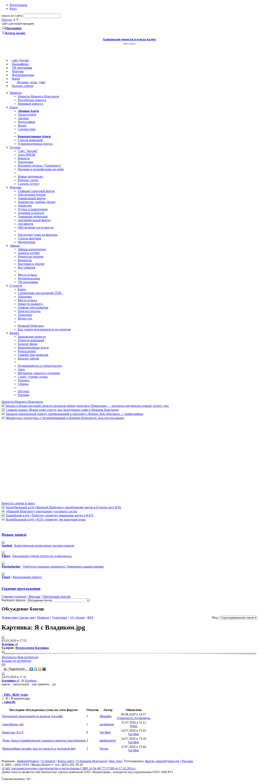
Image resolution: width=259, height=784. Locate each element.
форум (149, 761)
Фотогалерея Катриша (32, 648)
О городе (16, 285)
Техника (23, 380)
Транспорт (25, 314)
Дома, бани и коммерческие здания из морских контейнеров (44, 740)
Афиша (15, 245)
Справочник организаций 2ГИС (40, 293)
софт (42, 82)
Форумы (18, 71)
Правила (43, 617)
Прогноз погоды (29, 311)
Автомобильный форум (34, 220)
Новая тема (9, 617)
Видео (22, 125)
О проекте (48, 761)
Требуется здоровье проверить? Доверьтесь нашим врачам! (63, 566)
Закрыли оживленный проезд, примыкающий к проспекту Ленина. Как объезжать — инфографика (74, 414)
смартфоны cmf (12, 724)
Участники (59, 617)
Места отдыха (27, 274)
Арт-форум (25, 223)
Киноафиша (20, 64)
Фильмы (23, 82)
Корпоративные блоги (33, 347)
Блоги (14, 107)
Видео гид (25, 318)
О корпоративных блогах (35, 143)
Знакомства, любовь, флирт (37, 202)
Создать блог (27, 129)
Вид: (215, 617)
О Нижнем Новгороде (91, 761)
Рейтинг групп (28, 180)
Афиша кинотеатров (32, 249)
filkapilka (105, 716)
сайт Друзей (20, 60)
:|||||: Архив (77, 617)
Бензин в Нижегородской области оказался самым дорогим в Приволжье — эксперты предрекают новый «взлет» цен (87, 405)
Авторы (23, 118)
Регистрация (18, 5)
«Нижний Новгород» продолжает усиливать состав (41, 511)
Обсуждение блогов (32, 194)
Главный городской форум (36, 191)
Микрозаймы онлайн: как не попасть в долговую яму (39, 748)
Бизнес (14, 333)
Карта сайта (66, 761)
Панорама (25, 296)
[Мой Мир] (44, 669)
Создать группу (28, 183)
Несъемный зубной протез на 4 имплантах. (42, 556)
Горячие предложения (33, 307)
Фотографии (26, 122)
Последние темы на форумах (38, 234)
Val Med (105, 732)
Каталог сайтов (22, 86)
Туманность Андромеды (133, 718)
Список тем (26, 617)
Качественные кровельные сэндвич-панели (44, 545)
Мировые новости (30, 103)
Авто (21, 369)
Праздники (25, 162)
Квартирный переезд (27, 577)
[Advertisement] (26, 460)
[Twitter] (36, 669)
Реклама (23, 395)
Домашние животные (33, 216)
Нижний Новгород (31, 325)
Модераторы (26, 242)
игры (33, 82)
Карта (16, 78)
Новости (16, 92)
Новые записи (14, 534)
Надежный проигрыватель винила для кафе (32, 716)
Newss (104, 748)
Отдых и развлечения (33, 209)
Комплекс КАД (12, 732)
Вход (13, 8)
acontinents (107, 724)
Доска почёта (27, 114)
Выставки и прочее (31, 264)
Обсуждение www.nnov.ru (36, 227)
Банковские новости (32, 336)
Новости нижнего (30, 304)
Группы (15, 147)
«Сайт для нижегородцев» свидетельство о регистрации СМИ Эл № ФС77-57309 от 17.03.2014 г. (69, 768)
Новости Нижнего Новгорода (38, 96)
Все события (26, 267)
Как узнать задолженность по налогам (44, 329)
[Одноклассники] (40, 669)
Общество (25, 205)
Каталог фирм (27, 344)
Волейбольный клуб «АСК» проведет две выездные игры (46, 519)
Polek (133, 726)
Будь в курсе (129, 43)
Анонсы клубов (29, 253)
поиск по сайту (12, 15)
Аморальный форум (32, 198)
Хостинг (24, 391)
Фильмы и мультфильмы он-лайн (41, 169)
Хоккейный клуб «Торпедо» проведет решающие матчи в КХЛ (49, 515)
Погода (7, 19)
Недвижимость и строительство (40, 365)
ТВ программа (22, 67)
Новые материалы (30, 176)
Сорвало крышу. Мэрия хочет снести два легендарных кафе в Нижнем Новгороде (62, 410)
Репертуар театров (30, 256)
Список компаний (30, 140)
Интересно (9, 657)
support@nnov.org (167, 761)
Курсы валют (27, 351)
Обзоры (23, 384)
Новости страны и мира (18, 503)
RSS (90, 617)
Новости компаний (31, 340)
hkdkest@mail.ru (28, 761)
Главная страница (14, 596)
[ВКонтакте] (31, 669)
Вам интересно (28, 657)
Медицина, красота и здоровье (39, 373)
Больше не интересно (16, 660)
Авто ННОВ (26, 154)
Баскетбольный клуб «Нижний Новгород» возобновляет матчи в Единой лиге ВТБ (63, 507)
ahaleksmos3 (108, 740)
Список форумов (29, 238)
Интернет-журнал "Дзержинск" (40, 165)
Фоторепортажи (23, 75)
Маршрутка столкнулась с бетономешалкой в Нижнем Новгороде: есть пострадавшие (65, 418)
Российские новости (32, 100)
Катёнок (31, 680)
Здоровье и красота (31, 213)
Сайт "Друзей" (28, 151)
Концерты (25, 260)
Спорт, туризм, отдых (33, 376)
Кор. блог (115, 761)
